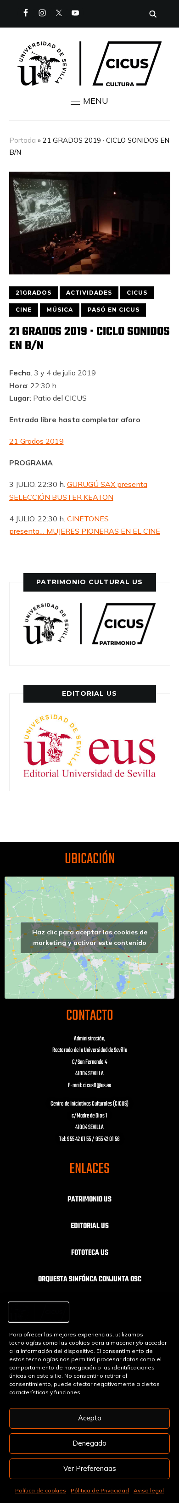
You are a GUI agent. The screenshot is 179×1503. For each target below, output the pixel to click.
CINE (24, 309)
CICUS (137, 292)
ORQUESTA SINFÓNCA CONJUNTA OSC (89, 1279)
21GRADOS (33, 292)
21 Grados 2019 (36, 441)
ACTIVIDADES (89, 292)
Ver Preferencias (89, 1468)
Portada (22, 140)
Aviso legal (149, 1490)
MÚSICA (59, 309)
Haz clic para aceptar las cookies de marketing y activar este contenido (89, 937)
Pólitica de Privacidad (100, 1490)
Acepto (89, 1418)
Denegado (89, 1443)
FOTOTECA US (89, 1253)
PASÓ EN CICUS (114, 309)
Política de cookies (40, 1490)
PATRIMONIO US (89, 1200)
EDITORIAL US (90, 1226)
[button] (89, 101)
